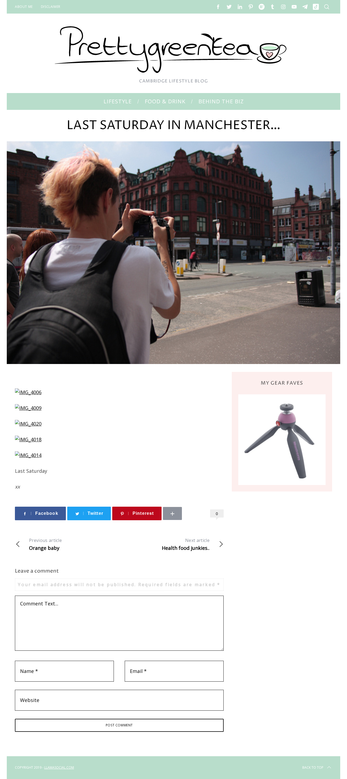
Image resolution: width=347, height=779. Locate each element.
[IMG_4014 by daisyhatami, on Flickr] (28, 455)
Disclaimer (50, 6)
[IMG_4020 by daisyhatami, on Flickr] (28, 423)
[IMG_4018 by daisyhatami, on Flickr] (28, 439)
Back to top (312, 767)
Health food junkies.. (186, 544)
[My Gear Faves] (282, 439)
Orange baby (45, 544)
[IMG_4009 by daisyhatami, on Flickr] (28, 408)
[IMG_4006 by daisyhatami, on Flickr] (28, 392)
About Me (24, 6)
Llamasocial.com (59, 767)
